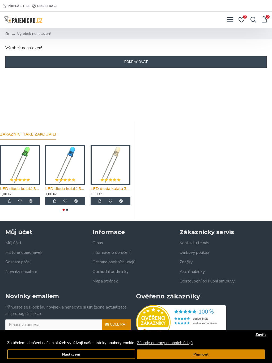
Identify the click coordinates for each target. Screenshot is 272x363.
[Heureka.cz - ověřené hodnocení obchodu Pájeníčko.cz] (181, 322)
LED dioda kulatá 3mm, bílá (110, 188)
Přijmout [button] (201, 354)
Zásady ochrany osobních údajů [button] (165, 342)
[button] (63, 210)
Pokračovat (136, 62)
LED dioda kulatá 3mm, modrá (65, 188)
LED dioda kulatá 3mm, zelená (20, 188)
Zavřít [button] (261, 335)
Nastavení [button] (71, 354)
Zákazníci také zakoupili (28, 134)
